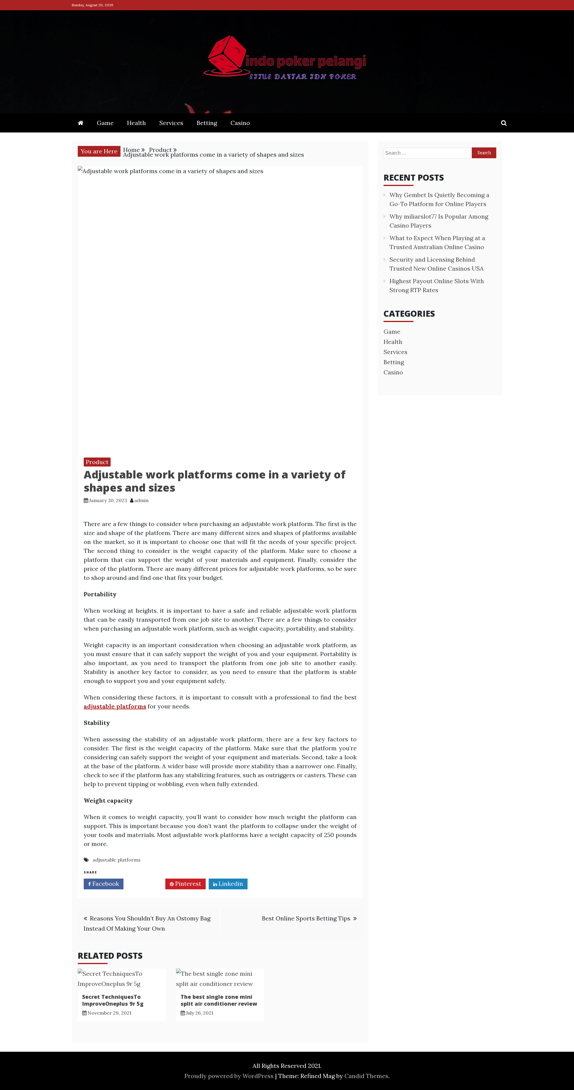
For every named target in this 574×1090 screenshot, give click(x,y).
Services (171, 122)
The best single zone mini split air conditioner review (219, 1000)
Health (136, 122)
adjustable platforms (117, 860)
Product (97, 462)
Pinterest (187, 883)
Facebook (105, 883)
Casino (240, 122)
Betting (207, 122)
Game (105, 122)
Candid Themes (366, 1076)
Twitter (146, 883)
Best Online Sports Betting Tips (306, 918)
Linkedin (230, 883)
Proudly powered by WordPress (229, 1076)
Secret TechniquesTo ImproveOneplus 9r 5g (113, 1000)
